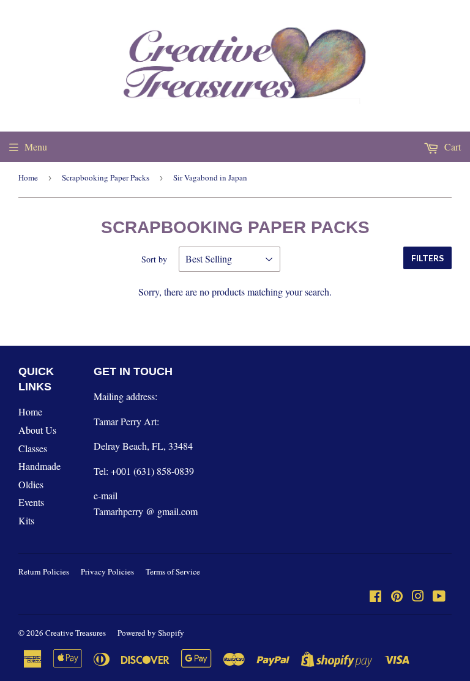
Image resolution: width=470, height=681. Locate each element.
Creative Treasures (75, 632)
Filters (427, 258)
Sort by (154, 259)
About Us (37, 429)
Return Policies (43, 571)
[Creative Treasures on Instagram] (418, 596)
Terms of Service (173, 571)
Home (28, 177)
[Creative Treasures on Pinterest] (396, 596)
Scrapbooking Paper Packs (105, 177)
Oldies (30, 484)
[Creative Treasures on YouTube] (439, 596)
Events (31, 502)
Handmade (39, 466)
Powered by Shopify (151, 632)
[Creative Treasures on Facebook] (375, 596)
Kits (26, 520)
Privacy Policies (107, 571)
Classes (32, 448)
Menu (35, 146)
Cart (451, 146)
